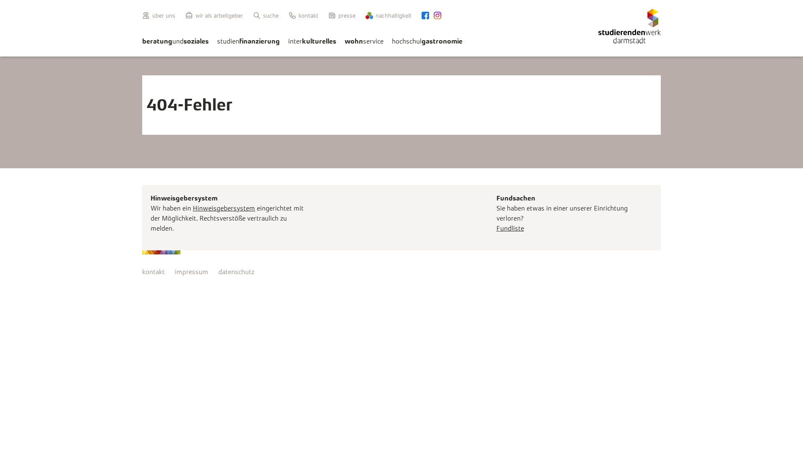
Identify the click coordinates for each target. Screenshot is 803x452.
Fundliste (510, 228)
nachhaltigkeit (394, 15)
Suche (271, 15)
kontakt (153, 272)
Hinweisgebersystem (224, 208)
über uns (163, 15)
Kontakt (308, 15)
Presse (346, 15)
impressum (191, 272)
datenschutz (236, 272)
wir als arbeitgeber (219, 15)
